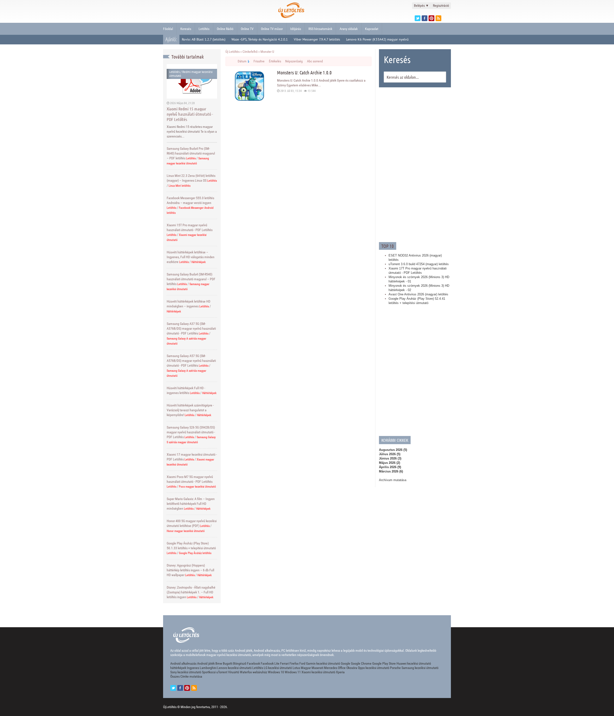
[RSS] (194, 688)
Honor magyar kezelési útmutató (186, 531)
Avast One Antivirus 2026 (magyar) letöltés (418, 294)
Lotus (296, 668)
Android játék (206, 663)
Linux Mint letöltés (179, 185)
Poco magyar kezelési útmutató (197, 486)
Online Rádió (225, 29)
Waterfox (246, 672)
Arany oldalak (349, 29)
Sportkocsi (209, 672)
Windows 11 (293, 672)
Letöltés (204, 29)
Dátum (242, 61)
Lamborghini (208, 668)
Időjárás (295, 29)
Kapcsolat (371, 29)
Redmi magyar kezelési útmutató (191, 74)
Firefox (294, 663)
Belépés (421, 5)
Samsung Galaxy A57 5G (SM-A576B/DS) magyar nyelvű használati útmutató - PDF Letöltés (191, 360)
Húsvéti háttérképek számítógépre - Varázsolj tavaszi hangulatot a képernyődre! (190, 410)
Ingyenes (193, 668)
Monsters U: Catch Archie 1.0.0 (304, 72)
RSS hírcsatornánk (320, 29)
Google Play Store (384, 663)
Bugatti (227, 663)
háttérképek (178, 668)
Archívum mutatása (392, 480)
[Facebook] (424, 18)
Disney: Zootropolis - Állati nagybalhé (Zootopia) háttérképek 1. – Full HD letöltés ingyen (191, 592)
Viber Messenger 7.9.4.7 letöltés (317, 39)
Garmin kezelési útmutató (323, 663)
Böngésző (239, 663)
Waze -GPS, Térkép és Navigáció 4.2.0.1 (259, 39)
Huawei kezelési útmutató (413, 663)
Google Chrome (361, 663)
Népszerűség (294, 61)
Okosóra (351, 668)
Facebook (253, 663)
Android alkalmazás (183, 663)
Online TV (247, 29)
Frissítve (259, 61)
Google (345, 663)
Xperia (340, 672)
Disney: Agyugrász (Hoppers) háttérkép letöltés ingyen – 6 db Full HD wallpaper (190, 570)
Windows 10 (276, 672)
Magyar (306, 668)
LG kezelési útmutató (278, 668)
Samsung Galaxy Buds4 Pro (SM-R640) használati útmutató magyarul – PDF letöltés (191, 153)
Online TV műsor (272, 29)
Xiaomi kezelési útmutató (318, 672)
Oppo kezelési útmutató (373, 668)
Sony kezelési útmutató (185, 672)
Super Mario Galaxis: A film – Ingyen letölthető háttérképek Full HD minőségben (191, 503)
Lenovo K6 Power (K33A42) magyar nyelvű (377, 39)
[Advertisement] (415, 164)
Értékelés (275, 61)
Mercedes (330, 668)
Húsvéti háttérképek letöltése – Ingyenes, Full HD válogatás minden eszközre (190, 257)
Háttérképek (198, 262)
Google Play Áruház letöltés (195, 553)
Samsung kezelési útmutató (419, 668)
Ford (302, 663)
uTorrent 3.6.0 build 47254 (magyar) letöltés (419, 264)
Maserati (317, 668)
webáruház (260, 672)
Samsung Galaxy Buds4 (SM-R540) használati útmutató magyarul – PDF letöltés (191, 279)
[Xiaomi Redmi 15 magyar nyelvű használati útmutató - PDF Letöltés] (192, 81)
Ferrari (284, 663)
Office (342, 668)
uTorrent (221, 672)
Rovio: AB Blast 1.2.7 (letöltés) (203, 39)
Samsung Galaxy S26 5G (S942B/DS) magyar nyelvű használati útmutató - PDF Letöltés (191, 432)
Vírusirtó (233, 672)
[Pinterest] (431, 18)
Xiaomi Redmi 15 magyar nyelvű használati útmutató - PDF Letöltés (190, 114)
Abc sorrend (315, 61)
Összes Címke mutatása (186, 676)
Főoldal (168, 29)
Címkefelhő (250, 52)
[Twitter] (417, 18)
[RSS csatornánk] (438, 18)
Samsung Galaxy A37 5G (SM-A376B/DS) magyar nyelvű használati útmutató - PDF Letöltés (191, 328)
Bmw (218, 663)
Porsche (395, 668)
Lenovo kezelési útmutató (234, 668)
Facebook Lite (270, 663)
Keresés (185, 29)
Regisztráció (441, 5)
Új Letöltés (232, 52)
